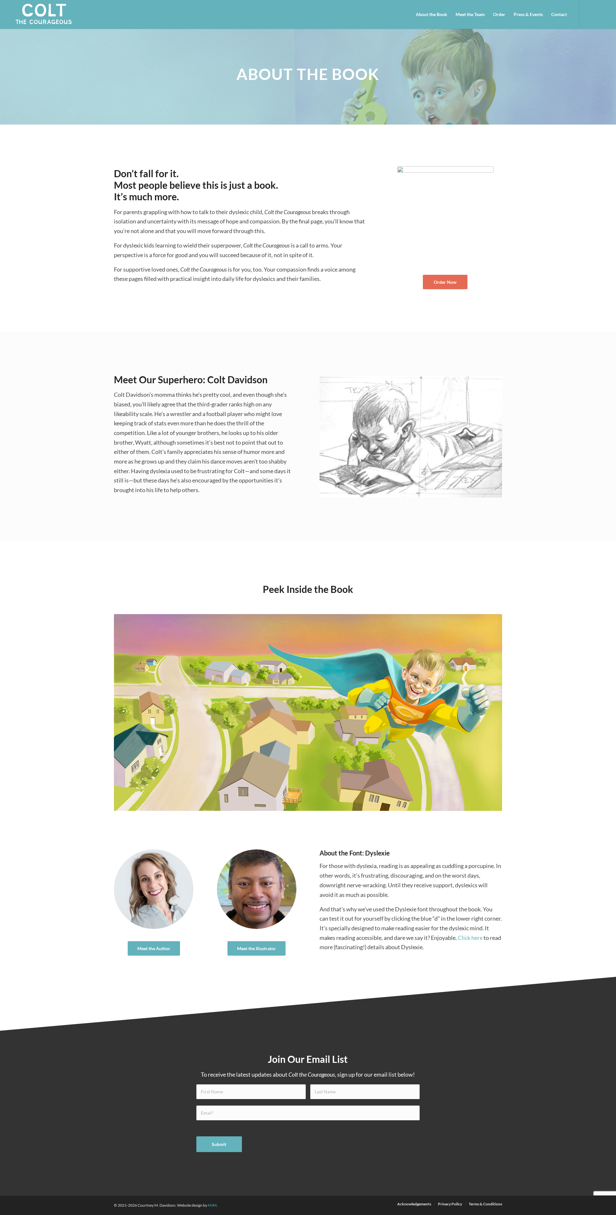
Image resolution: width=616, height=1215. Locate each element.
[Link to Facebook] (589, 14)
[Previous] (128, 712)
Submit (219, 1144)
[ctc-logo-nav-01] (43, 14)
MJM (212, 1205)
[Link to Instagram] (599, 14)
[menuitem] (431, 14)
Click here (470, 937)
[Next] (487, 712)
